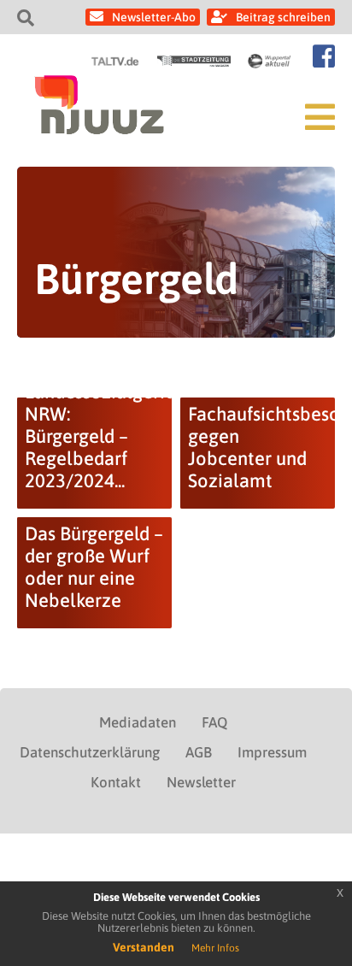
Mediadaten (137, 722)
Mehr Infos (215, 948)
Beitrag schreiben (283, 17)
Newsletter (201, 782)
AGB (198, 752)
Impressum (272, 752)
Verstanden (143, 947)
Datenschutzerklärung (90, 752)
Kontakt (116, 782)
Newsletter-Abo (154, 17)
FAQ (214, 722)
